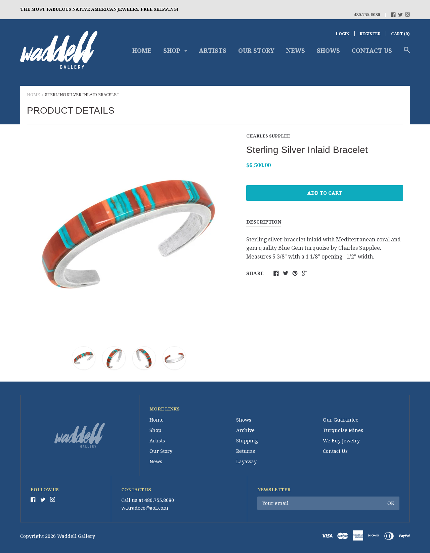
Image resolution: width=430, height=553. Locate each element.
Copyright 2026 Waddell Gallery (57, 536)
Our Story (256, 50)
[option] (129, 233)
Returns (245, 451)
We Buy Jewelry (341, 440)
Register (370, 34)
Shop (172, 50)
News (295, 50)
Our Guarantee (340, 420)
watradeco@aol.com (144, 508)
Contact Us (372, 50)
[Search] (407, 53)
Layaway (246, 461)
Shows (328, 50)
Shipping (247, 440)
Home (142, 50)
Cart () (400, 34)
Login (342, 34)
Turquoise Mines (343, 430)
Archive (245, 430)
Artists (212, 50)
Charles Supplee (268, 136)
